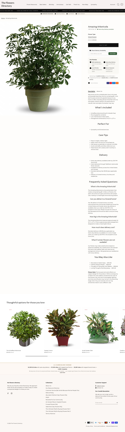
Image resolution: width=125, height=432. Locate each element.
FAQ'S (47, 397)
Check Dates (113, 53)
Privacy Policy (89, 426)
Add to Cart (103, 45)
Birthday (51, 4)
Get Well (68, 4)
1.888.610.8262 (100, 386)
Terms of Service (50, 413)
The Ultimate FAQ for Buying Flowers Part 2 (58, 411)
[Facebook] (8, 393)
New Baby (85, 4)
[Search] (118, 4)
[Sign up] (117, 402)
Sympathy (94, 4)
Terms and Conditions (99, 426)
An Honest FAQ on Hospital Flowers (56, 402)
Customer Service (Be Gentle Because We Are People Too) (62, 390)
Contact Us (99, 388)
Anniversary (60, 4)
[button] (10, 327)
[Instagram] (11, 393)
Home (3, 18)
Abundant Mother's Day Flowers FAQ (56, 395)
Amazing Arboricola (11, 18)
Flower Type (91, 34)
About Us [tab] (99, 91)
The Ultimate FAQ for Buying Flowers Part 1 (58, 409)
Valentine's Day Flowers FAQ (54, 406)
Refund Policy (50, 392)
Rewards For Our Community (54, 399)
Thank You (77, 4)
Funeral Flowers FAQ (52, 404)
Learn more (62, 372)
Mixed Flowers (92, 37)
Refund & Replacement (112, 426)
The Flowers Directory (7, 4)
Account (112, 4)
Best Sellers (43, 4)
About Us (48, 386)
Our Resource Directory (52, 388)
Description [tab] (91, 91)
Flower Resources (32, 4)
